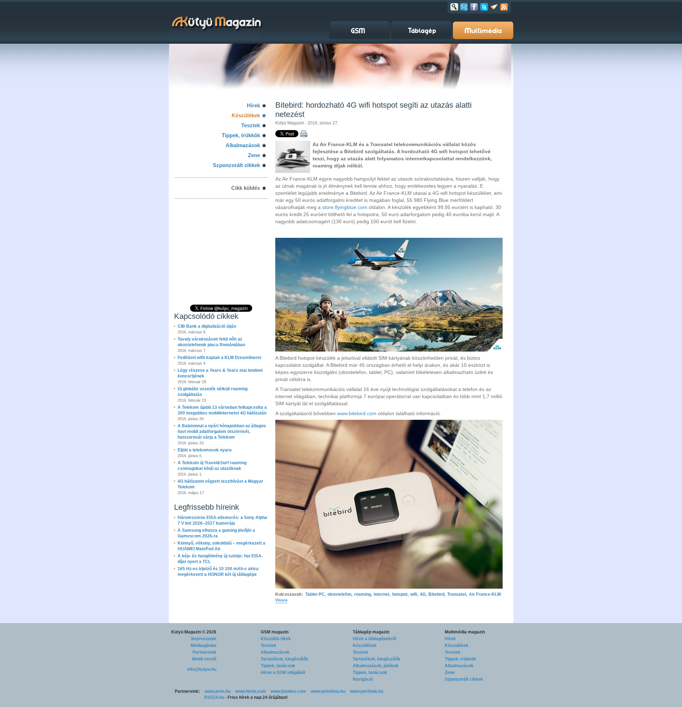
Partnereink (204, 652)
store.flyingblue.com (344, 207)
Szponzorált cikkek (236, 165)
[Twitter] (484, 7)
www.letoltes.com (288, 691)
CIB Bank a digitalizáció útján (207, 326)
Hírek (253, 105)
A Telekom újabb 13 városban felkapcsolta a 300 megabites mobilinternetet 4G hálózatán (222, 410)
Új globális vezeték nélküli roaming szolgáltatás (213, 391)
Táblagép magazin (371, 632)
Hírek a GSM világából (283, 672)
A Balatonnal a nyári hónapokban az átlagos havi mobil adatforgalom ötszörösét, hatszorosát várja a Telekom (222, 431)
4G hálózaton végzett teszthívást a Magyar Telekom (220, 484)
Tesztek (250, 125)
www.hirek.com (250, 691)
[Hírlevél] (464, 7)
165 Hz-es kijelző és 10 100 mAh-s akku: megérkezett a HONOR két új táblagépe (218, 571)
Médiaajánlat (203, 645)
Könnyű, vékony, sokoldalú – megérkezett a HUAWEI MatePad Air (221, 546)
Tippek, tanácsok (278, 665)
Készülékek (246, 115)
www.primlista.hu (328, 691)
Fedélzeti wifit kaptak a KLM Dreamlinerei (219, 357)
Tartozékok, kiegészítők (284, 659)
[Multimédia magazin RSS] (504, 7)
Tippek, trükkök (241, 135)
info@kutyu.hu (201, 669)
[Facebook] (474, 7)
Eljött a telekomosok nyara (205, 450)
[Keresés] (454, 7)
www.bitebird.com (357, 413)
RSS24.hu (214, 697)
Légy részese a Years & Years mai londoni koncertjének (220, 373)
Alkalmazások (243, 145)
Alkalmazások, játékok (376, 665)
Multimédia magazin (465, 632)
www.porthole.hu (366, 691)
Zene (254, 155)
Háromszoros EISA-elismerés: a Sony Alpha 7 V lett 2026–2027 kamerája (222, 520)
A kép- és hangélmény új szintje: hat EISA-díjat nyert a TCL (220, 558)
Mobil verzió (204, 659)
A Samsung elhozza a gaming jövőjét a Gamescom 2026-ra (216, 533)
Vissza (281, 600)
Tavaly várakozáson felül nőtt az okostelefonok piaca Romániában (211, 342)
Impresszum (203, 638)
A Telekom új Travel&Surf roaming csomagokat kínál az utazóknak (212, 465)
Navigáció (363, 679)
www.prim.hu (218, 691)
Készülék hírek (276, 638)
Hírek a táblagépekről (374, 638)
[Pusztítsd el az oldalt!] (494, 7)
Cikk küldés (245, 188)
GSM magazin (274, 632)
